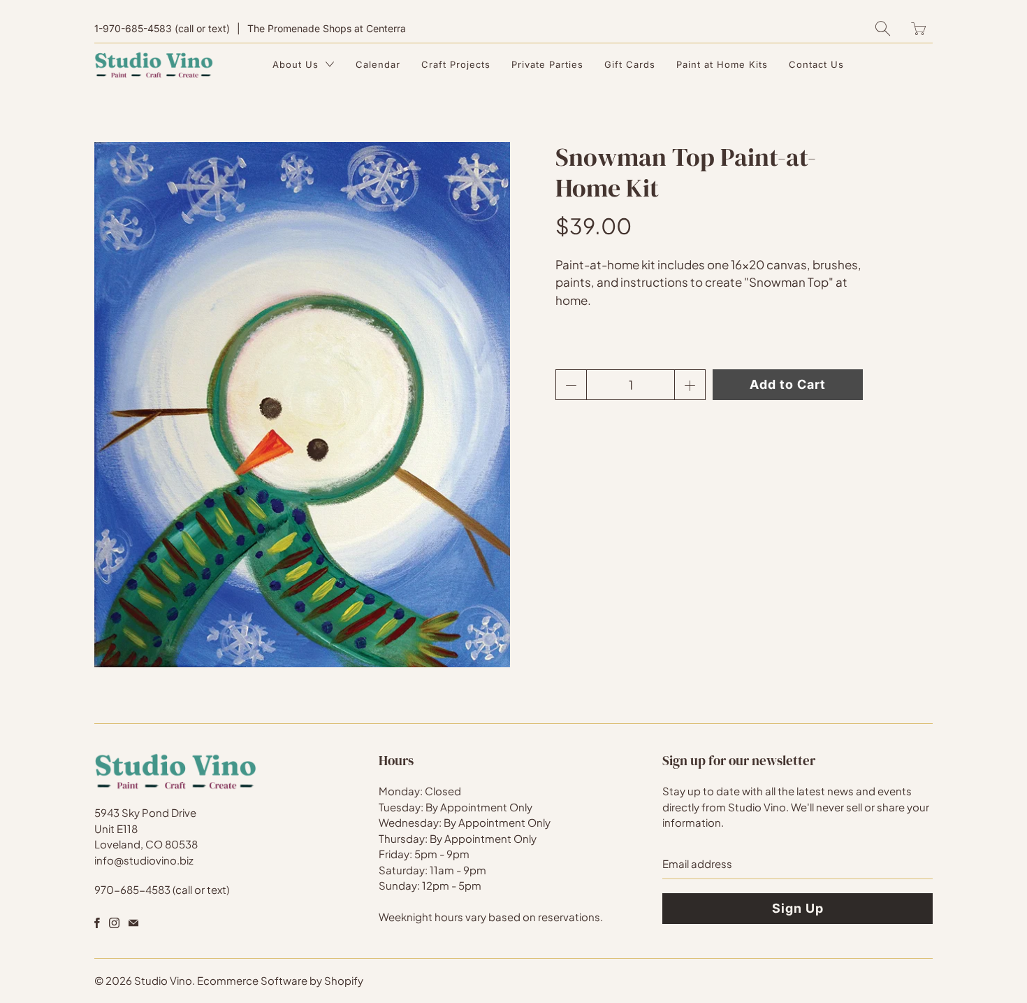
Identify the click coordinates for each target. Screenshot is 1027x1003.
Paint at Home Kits (722, 64)
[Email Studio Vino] (133, 923)
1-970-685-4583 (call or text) (162, 28)
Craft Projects (455, 64)
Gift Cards (629, 64)
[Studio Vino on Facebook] (97, 923)
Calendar (378, 64)
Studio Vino (163, 980)
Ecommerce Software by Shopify (280, 980)
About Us (297, 64)
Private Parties (547, 64)
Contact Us (816, 64)
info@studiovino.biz (144, 860)
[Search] (882, 28)
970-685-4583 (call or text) (161, 889)
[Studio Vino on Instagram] (114, 923)
